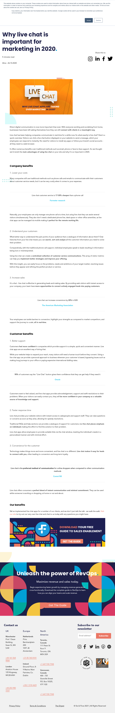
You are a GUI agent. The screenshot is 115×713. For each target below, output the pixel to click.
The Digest (59, 706)
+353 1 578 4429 (30, 685)
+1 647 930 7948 (47, 664)
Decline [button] (98, 20)
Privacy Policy (14, 706)
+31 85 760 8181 (30, 658)
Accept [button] (89, 20)
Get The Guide (57, 605)
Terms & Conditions (38, 706)
